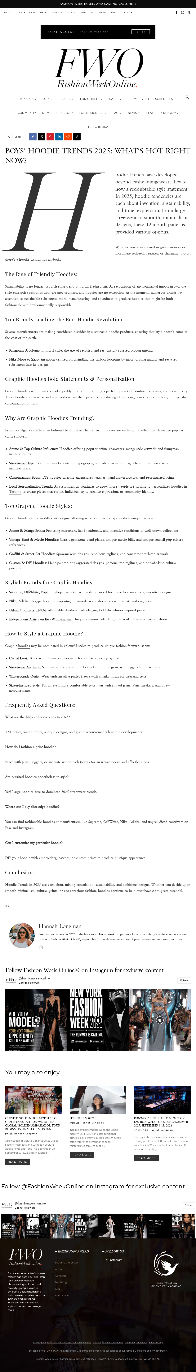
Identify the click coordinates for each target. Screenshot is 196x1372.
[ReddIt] (68, 136)
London (57, 12)
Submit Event (138, 99)
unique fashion (142, 518)
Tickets (65, 99)
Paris (83, 12)
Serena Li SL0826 (82, 1118)
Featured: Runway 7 (162, 113)
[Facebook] (176, 12)
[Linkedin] (59, 136)
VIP (92, 12)
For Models (90, 99)
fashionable (13, 305)
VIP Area (26, 99)
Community (27, 113)
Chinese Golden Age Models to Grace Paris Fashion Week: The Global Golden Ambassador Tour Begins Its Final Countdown (32, 1123)
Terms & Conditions (136, 1350)
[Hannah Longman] (22, 937)
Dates (113, 99)
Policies (97, 1342)
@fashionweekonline (35, 978)
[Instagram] (182, 12)
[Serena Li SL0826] (98, 1100)
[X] (189, 12)
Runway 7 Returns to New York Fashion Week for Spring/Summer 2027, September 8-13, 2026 (161, 1121)
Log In (125, 12)
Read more (17, 1161)
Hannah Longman (60, 926)
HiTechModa (98, 127)
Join (19, 12)
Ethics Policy (156, 1342)
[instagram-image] (36, 1020)
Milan (70, 12)
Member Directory (57, 113)
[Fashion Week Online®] (98, 69)
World (74, 1123)
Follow (184, 980)
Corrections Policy (113, 1342)
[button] (187, 98)
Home (8, 12)
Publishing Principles (136, 1342)
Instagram (116, 1260)
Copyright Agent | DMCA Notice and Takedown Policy (62, 1342)
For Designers (91, 113)
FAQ (115, 113)
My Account (108, 12)
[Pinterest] (50, 136)
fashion (36, 259)
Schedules (164, 99)
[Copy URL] (77, 136)
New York (36, 12)
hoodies (24, 646)
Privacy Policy (159, 1350)
